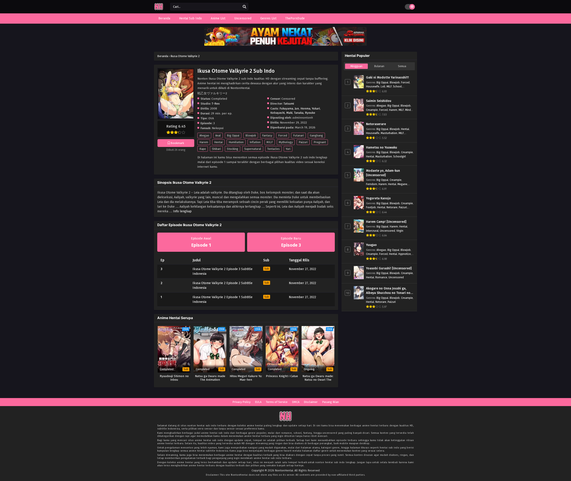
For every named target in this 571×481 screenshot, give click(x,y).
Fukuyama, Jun (289, 108)
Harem (203, 142)
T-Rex (216, 103)
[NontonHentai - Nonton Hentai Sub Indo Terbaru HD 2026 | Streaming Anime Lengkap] (158, 9)
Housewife (372, 86)
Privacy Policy (241, 402)
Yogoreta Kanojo (378, 198)
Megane (402, 184)
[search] (244, 7)
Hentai (218, 142)
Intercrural (372, 230)
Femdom (371, 184)
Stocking (232, 149)
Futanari (298, 135)
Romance (381, 277)
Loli (383, 86)
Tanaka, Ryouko (304, 113)
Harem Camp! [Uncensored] (386, 222)
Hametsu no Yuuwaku (381, 147)
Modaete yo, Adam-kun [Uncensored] (383, 173)
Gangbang (316, 135)
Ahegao (204, 135)
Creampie (372, 109)
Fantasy (267, 135)
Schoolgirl (399, 156)
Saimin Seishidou (378, 101)
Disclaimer (311, 402)
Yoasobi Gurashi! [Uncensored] (389, 268)
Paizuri (303, 142)
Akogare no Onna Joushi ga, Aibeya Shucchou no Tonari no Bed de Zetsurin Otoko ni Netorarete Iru (388, 291)
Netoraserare (376, 124)
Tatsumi (288, 103)
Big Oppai (233, 135)
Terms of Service (277, 402)
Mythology (286, 142)
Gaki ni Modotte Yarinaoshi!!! (387, 77)
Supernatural (252, 149)
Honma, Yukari (310, 108)
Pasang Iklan (330, 402)
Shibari (216, 149)
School (397, 86)
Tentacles (273, 149)
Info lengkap (182, 211)
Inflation (255, 142)
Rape (202, 149)
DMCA (295, 402)
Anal (218, 135)
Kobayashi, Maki (281, 113)
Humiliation (236, 142)
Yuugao (371, 245)
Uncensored (387, 230)
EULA (258, 402)
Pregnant (320, 142)
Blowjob (250, 135)
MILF (270, 142)
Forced (282, 135)
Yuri (288, 149)
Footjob (371, 207)
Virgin (399, 230)
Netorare (392, 207)
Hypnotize (404, 254)
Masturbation (389, 133)
